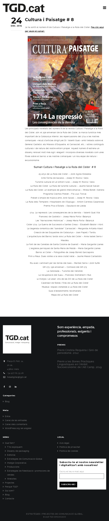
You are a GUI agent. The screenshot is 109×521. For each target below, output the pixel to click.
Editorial (11, 455)
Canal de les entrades (16, 420)
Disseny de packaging (18, 451)
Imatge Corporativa (16, 463)
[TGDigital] (23, 8)
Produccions (13, 467)
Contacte (9, 498)
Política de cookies (68, 451)
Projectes (9, 483)
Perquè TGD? (11, 487)
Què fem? (10, 443)
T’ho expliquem (14, 447)
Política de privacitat (69, 447)
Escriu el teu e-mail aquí (71, 471)
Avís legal (64, 443)
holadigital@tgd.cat (17, 377)
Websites (11, 479)
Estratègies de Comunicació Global (24, 459)
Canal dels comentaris (16, 424)
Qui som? (9, 491)
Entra (7, 416)
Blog (7, 401)
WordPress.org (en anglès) (18, 428)
